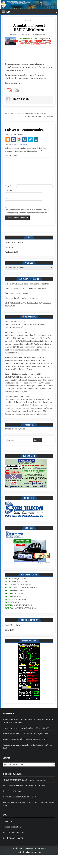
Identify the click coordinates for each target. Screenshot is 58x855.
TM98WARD (10, 332)
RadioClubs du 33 (12, 625)
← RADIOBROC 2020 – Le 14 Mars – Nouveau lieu (25, 113)
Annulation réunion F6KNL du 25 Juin (19, 734)
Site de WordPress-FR (13, 838)
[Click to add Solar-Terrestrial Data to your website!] (29, 699)
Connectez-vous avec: (15, 135)
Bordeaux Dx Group (14, 242)
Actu (29, 20)
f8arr (7, 293)
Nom (8, 186)
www (14, 582)
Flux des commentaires (13, 832)
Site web (9, 199)
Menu (8, 11)
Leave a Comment (40, 34)
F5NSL (15, 34)
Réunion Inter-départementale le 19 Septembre (24, 745)
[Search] (56, 11)
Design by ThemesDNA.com (29, 852)
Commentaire (12, 155)
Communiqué (11, 396)
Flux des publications (12, 827)
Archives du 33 (11, 252)
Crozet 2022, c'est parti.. (16, 374)
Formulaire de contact (39, 284)
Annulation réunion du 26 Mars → (40, 116)
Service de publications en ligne (19, 357)
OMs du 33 (9, 630)
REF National (30, 316)
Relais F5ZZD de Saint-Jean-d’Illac (31, 289)
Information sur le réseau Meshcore (19, 728)
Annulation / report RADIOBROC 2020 (29, 27)
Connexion (7, 821)
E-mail (8, 191)
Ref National (10, 247)
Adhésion (9, 322)
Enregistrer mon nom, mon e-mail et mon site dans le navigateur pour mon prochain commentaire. (28, 211)
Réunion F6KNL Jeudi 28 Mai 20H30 (19, 739)
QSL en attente (21, 293)
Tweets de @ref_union (15, 429)
